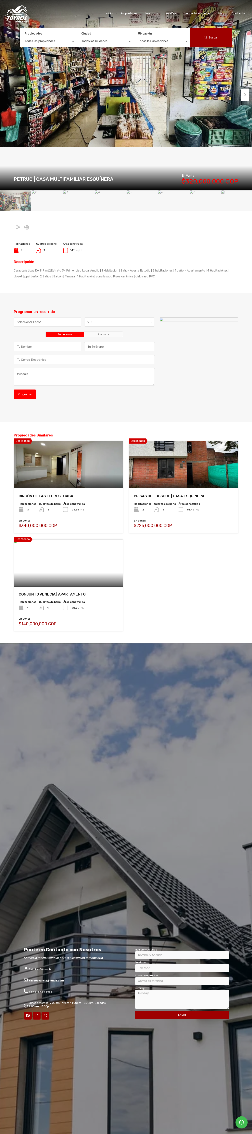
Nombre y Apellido (146, 949)
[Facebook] (28, 1016)
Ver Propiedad (68, 479)
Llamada (103, 334)
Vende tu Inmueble (197, 13)
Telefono (140, 962)
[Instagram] (37, 1016)
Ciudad (86, 33)
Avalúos (171, 13)
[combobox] (48, 42)
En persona (65, 334)
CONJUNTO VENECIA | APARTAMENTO (52, 594)
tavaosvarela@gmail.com (46, 980)
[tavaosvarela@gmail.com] (26, 980)
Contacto (238, 13)
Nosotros (151, 13)
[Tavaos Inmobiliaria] (17, 21)
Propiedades (128, 13)
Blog (221, 13)
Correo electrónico (146, 975)
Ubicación (145, 33)
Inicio (109, 13)
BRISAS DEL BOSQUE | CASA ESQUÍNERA (169, 496)
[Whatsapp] (45, 1016)
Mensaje (140, 988)
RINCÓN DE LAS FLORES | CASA (46, 496)
